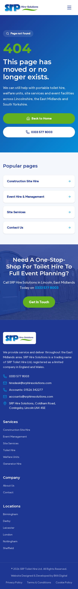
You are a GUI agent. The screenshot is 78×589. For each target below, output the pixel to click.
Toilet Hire (9, 450)
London (7, 534)
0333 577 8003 (41, 132)
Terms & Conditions (39, 582)
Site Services (11, 443)
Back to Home (42, 118)
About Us (8, 485)
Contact (8, 492)
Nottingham (10, 541)
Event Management (15, 436)
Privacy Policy (14, 582)
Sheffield (8, 548)
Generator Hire (12, 463)
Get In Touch (39, 302)
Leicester (8, 527)
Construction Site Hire (16, 429)
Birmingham (10, 514)
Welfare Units (11, 457)
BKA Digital (60, 575)
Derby (6, 521)
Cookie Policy (64, 582)
